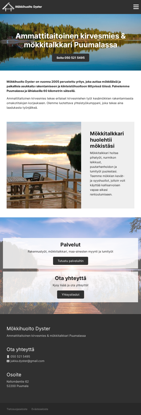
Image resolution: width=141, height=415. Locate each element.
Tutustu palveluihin (71, 261)
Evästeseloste (40, 409)
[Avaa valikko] (136, 7)
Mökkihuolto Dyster (28, 328)
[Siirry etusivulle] (22, 7)
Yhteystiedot (70, 294)
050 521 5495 (20, 356)
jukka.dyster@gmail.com (27, 361)
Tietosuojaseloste (17, 409)
